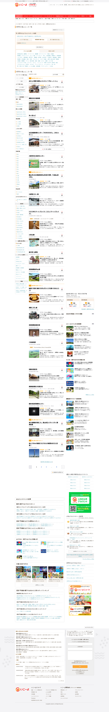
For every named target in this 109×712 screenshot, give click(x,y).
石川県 (83, 554)
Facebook (33, 698)
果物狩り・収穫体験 (56, 55)
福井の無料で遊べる (30, 642)
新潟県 (75, 554)
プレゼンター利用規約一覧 (51, 690)
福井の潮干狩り (45, 650)
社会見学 (44, 57)
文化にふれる (51, 604)
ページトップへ (90, 627)
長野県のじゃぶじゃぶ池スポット (41, 534)
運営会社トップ (64, 690)
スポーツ (17, 259)
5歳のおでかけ (87, 482)
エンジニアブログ (64, 698)
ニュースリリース (34, 696)
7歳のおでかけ (87, 485)
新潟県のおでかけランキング (43, 595)
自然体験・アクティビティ (42, 66)
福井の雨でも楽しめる (20, 647)
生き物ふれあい (19, 261)
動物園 (36, 53)
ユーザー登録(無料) (84, 1)
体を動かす (35, 605)
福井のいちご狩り (52, 650)
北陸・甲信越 (47, 18)
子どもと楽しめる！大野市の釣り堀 (75, 578)
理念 (61, 692)
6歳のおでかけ (73, 485)
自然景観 (48, 55)
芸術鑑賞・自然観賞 (20, 267)
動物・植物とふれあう (34, 604)
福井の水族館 (59, 647)
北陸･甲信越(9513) (29, 36)
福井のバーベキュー (33, 634)
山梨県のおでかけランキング (23, 599)
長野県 (80, 556)
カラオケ (32, 64)
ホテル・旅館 (44, 61)
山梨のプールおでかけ (44, 517)
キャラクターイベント (20, 278)
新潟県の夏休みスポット (22, 524)
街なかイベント (19, 274)
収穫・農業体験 (28, 605)
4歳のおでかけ (73, 482)
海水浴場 (32, 61)
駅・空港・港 (20, 66)
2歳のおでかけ (73, 479)
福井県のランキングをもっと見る (80, 551)
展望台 (59, 57)
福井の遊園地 (19, 634)
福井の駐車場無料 (38, 642)
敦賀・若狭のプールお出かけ (23, 509)
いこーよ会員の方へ (80, 673)
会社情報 (77, 694)
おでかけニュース (72, 16)
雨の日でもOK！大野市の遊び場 (74, 571)
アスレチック (36, 59)
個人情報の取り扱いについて (80, 661)
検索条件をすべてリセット (58, 29)
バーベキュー (39, 55)
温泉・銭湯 (37, 61)
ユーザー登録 (19, 662)
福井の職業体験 (51, 638)
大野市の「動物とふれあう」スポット (75, 568)
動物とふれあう (81, 4)
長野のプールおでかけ (55, 517)
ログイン (91, 1)
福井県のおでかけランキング (52, 597)
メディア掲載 (48, 696)
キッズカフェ (47, 64)
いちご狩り (20, 57)
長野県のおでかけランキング (37, 599)
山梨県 (91, 554)
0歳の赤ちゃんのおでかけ (73, 476)
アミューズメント (39, 64)
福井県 (87, 554)
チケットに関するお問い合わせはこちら (80, 670)
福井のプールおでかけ (33, 517)
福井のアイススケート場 (36, 650)
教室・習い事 (47, 62)
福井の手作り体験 (26, 638)
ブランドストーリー (79, 690)
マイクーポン (67, 1)
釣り (44, 55)
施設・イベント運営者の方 (36, 690)
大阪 (55, 18)
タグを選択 (21, 87)
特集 (90, 16)
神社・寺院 (29, 59)
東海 (40, 18)
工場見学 (49, 57)
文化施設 (24, 59)
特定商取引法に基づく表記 (36, 700)
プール (27, 61)
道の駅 (53, 62)
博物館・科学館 (37, 57)
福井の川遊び (19, 643)
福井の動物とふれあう (35, 638)
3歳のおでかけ (87, 479)
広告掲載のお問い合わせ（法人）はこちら (80, 662)
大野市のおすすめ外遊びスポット (74, 581)
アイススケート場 (21, 62)
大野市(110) (23, 43)
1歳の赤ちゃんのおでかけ (87, 476)
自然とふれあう (20, 605)
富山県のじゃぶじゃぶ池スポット (41, 531)
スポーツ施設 (43, 59)
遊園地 (25, 53)
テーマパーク (31, 53)
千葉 (34, 18)
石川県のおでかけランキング (37, 597)
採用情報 (62, 696)
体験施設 (55, 57)
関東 (26, 18)
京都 (57, 18)
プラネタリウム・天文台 (23, 64)
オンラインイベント (37, 16)
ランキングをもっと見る (88, 559)
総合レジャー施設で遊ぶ (22, 604)
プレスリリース (78, 696)
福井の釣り (40, 634)
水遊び (40, 605)
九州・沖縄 (70, 18)
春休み (69, 4)
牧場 (48, 53)
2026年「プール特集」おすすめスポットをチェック (21, 288)
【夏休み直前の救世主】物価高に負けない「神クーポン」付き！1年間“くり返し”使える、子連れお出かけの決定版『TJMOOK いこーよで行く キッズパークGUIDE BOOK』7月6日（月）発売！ (43, 672)
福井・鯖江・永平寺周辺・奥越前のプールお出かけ (43, 509)
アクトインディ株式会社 (76, 687)
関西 (53, 18)
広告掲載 (33, 694)
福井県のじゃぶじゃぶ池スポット (41, 532)
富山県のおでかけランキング (23, 597)
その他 (51, 66)
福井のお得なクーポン (20, 642)
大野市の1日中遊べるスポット (74, 574)
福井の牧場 (45, 634)
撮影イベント (18, 265)
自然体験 (17, 257)
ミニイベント (18, 276)
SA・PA (53, 64)
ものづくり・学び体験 (20, 272)
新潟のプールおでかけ (37, 516)
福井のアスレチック (47, 642)
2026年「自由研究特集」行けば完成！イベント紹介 (21, 291)
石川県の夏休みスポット (47, 524)
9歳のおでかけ (87, 488)
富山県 (79, 554)
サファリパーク (42, 53)
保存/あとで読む (76, 1)
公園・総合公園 (51, 59)
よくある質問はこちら (80, 671)
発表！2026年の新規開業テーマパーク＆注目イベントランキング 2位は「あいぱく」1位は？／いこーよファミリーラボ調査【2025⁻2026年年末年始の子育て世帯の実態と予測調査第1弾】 (43, 677)
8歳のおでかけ (73, 488)
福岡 (74, 18)
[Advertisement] (46, 363)
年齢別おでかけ (59, 16)
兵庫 (59, 18)
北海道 (22, 18)
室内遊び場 (20, 53)
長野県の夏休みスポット (47, 525)
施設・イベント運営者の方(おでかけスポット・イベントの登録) (36, 662)
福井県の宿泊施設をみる (46, 461)
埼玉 (36, 18)
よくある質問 (48, 692)
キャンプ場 (32, 55)
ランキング (49, 16)
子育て (83, 16)
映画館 (57, 59)
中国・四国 (64, 18)
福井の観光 (56, 634)
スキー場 (50, 61)
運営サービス (63, 694)
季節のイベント (19, 270)
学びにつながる (43, 604)
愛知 (42, 18)
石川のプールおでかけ (22, 517)
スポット (19, 16)
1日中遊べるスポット (89, 4)
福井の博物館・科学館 (44, 647)
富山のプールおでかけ (48, 516)
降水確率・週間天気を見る (88, 309)
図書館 (23, 61)
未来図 (76, 692)
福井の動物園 (25, 634)
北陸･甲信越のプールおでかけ (24, 516)
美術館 (18, 59)
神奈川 (31, 18)
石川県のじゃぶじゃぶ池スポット (24, 532)
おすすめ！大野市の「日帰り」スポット (76, 565)
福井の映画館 (36, 647)
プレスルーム (48, 694)
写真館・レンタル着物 (30, 66)
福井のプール (51, 634)
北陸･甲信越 (70, 554)
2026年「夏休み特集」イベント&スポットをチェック (21, 284)
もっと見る (61, 680)
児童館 (18, 61)
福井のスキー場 (27, 650)
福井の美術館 (52, 647)
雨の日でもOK (74, 4)
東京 (29, 18)
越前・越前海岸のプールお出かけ (44, 511)
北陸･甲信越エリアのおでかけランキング (26, 595)
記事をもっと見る (40, 585)
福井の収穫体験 (44, 638)
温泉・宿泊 (45, 605)
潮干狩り (31, 57)
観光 (57, 62)
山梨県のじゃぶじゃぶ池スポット (24, 534)
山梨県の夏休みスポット (34, 525)
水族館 (52, 53)
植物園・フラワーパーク (23, 55)
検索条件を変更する (58, 472)
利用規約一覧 (34, 692)
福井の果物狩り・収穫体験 (21, 652)
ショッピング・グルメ (20, 263)
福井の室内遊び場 (29, 647)
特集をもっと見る (90, 394)
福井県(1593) (38, 36)
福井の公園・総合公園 (56, 642)
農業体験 (26, 57)
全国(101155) (20, 36)
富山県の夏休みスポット (34, 524)
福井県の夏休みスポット (22, 525)
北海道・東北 (18, 18)
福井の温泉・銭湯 (19, 650)
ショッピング (40, 62)
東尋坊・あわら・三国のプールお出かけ (26, 511)
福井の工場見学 (19, 638)
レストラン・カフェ (31, 62)
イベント (26, 16)
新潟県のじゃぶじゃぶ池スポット (24, 531)
